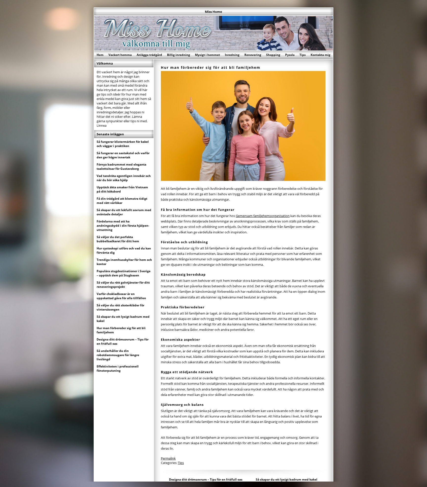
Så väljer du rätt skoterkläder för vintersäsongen (120, 307)
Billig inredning (178, 55)
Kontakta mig (320, 55)
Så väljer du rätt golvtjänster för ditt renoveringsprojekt (123, 284)
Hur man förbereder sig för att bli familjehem (121, 330)
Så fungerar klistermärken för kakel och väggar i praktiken (123, 144)
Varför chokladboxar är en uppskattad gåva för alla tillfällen (121, 296)
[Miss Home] (213, 49)
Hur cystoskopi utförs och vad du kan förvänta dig (124, 250)
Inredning (232, 55)
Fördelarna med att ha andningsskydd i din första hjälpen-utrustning (123, 225)
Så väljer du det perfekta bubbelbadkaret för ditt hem (118, 239)
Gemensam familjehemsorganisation (263, 216)
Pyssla (290, 55)
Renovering (252, 55)
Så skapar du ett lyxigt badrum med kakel (286, 479)
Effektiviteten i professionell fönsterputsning (118, 368)
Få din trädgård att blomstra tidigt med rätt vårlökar (122, 200)
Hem (100, 55)
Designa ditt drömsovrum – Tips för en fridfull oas (205, 479)
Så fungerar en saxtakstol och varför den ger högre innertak (123, 155)
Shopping (273, 55)
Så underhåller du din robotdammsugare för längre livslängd (118, 355)
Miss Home (213, 11)
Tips (302, 55)
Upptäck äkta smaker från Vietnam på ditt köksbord (122, 189)
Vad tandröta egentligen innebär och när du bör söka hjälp (124, 178)
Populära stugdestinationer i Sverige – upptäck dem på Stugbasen (123, 273)
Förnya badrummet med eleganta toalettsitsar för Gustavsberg (121, 166)
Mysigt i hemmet (207, 55)
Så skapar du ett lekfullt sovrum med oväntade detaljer (124, 212)
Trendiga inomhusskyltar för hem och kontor (124, 262)
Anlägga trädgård (149, 55)
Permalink (168, 458)
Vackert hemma (120, 55)
